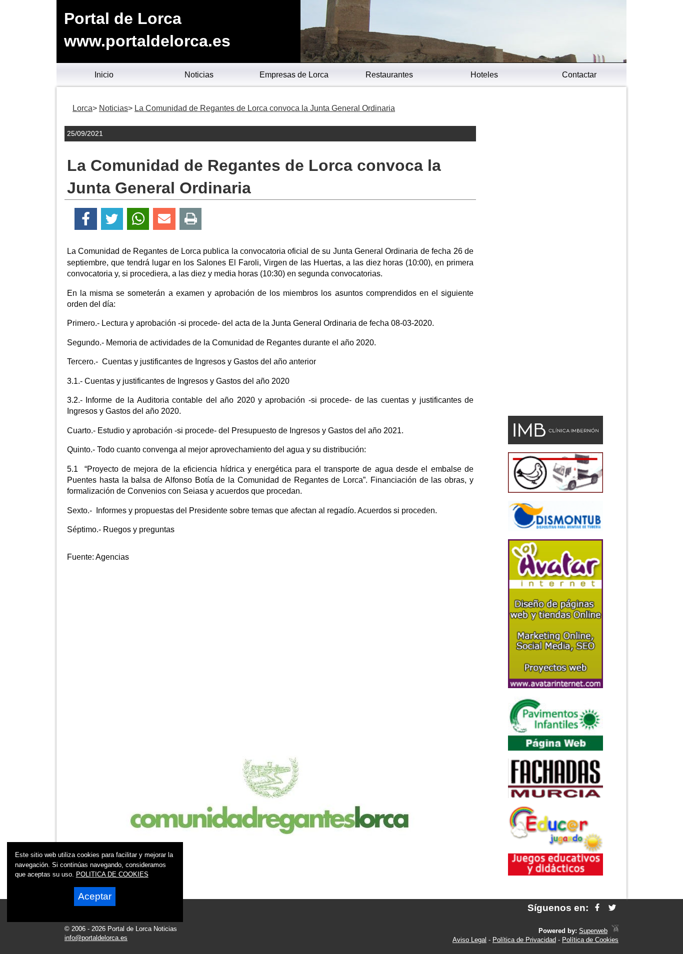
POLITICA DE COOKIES (112, 874)
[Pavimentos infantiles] (555, 748)
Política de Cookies (590, 940)
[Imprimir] (191, 219)
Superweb (593, 931)
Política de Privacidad (524, 940)
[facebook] (597, 908)
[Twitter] (112, 219)
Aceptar (95, 896)
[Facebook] (85, 219)
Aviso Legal (469, 940)
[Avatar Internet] (555, 685)
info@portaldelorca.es (96, 938)
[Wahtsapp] (138, 219)
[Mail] (164, 219)
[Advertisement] (270, 641)
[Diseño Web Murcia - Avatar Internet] (615, 931)
